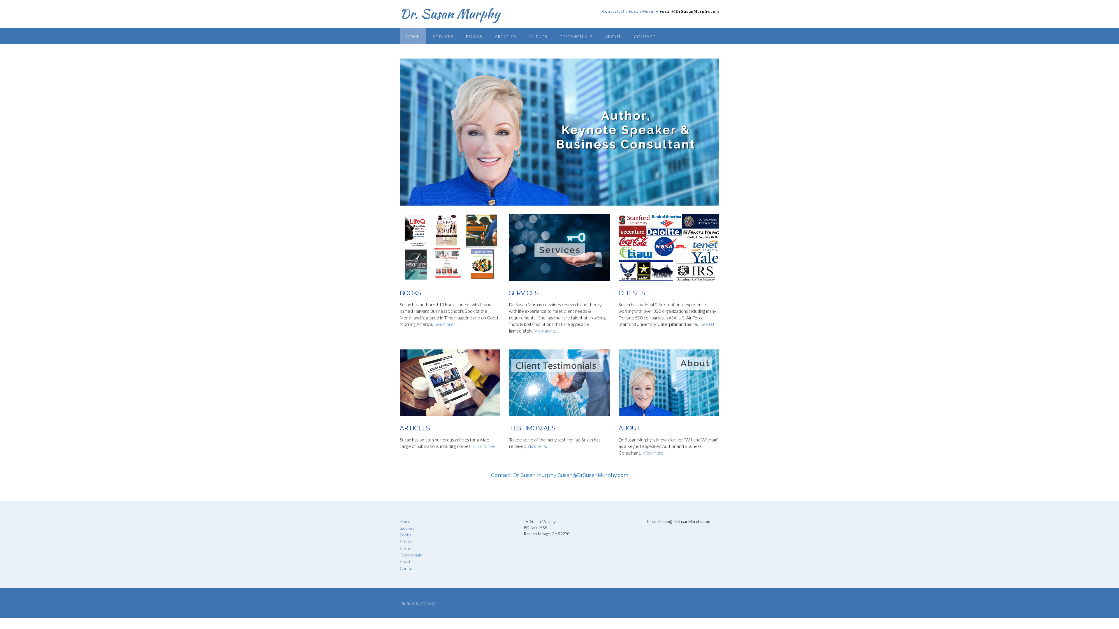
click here (537, 446)
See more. (444, 324)
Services (442, 36)
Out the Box (425, 603)
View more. (545, 330)
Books (474, 36)
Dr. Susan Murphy (450, 13)
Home (413, 36)
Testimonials (576, 36)
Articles (505, 36)
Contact (645, 36)
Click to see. (485, 446)
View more (653, 452)
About (613, 36)
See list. (708, 324)
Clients (538, 36)
